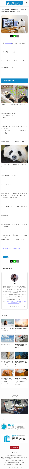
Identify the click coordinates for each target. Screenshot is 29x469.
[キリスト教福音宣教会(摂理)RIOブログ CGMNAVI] (14, 3)
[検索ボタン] (26, 3)
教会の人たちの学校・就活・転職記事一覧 (14, 460)
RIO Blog (6, 257)
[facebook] (12, 396)
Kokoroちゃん (8, 43)
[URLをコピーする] (17, 36)
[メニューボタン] (2, 3)
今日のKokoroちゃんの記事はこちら (10, 248)
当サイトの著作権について (9, 464)
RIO (15, 283)
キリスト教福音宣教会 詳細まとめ (14, 455)
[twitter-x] (14, 396)
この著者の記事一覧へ (15, 306)
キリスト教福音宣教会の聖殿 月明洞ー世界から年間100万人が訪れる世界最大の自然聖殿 (14, 458)
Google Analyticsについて (20, 464)
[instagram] (17, 396)
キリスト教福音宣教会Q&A (10, 462)
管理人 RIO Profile (20, 462)
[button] (11, 36)
